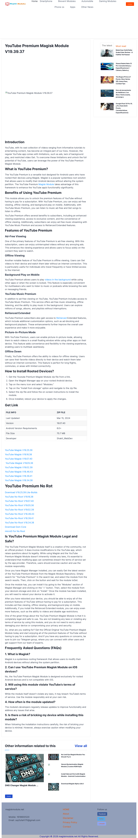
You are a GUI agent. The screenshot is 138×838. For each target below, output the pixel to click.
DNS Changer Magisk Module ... (21, 785)
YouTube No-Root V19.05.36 (19, 505)
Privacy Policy (70, 822)
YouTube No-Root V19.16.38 (19, 496)
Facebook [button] (102, 814)
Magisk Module (46, 184)
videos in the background (58, 279)
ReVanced (61, 318)
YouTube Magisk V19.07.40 (18, 458)
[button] (101, 819)
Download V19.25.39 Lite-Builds (21, 492)
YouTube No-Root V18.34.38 (19, 522)
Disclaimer (68, 818)
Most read (121, 46)
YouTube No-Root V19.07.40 (19, 501)
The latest (107, 45)
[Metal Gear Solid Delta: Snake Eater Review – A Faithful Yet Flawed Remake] (107, 55)
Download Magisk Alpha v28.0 (72, 784)
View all (81, 746)
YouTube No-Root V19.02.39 (19, 509)
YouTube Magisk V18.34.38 (19, 480)
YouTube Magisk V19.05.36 (19, 463)
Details (9, 796)
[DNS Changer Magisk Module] (24, 768)
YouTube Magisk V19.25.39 (18, 450)
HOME (66, 809)
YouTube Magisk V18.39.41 (20, 476)
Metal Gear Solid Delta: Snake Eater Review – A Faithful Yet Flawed (124, 52)
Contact (130, 4)
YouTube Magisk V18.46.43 (19, 471)
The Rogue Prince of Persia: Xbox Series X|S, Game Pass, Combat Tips (124, 80)
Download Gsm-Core (15, 527)
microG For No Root (15, 531)
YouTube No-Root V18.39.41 (19, 518)
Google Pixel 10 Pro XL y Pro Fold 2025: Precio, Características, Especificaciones (124, 108)
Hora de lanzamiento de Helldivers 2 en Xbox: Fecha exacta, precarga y (123, 93)
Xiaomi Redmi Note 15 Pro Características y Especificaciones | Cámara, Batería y (124, 67)
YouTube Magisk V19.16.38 (18, 454)
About (66, 813)
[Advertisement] (64, 23)
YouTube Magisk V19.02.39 (20, 467)
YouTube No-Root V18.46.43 (19, 514)
